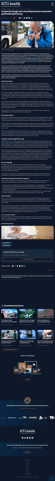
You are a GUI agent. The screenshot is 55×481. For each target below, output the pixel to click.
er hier (44, 175)
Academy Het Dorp (33, 61)
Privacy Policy (27, 465)
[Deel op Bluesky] (24, 18)
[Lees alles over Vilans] (27, 232)
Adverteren (27, 461)
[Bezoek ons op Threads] (22, 438)
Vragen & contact (27, 459)
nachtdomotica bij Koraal (33, 135)
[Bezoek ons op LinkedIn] (30, 438)
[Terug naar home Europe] (10, 4)
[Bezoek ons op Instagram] (32, 438)
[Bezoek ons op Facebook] (27, 438)
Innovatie (8, 9)
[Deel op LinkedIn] (29, 18)
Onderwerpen (27, 463)
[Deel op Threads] (19, 18)
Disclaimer (27, 467)
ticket (19, 277)
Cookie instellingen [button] (27, 473)
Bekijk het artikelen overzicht (10, 349)
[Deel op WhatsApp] (31, 18)
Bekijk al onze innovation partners (27, 408)
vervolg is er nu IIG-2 (32, 56)
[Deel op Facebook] (26, 18)
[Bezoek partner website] (8, 418)
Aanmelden (27, 452)
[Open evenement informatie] (52, 478)
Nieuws (4, 9)
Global (27, 471)
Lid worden (27, 379)
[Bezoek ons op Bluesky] (25, 438)
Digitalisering (6, 245)
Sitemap (27, 469)
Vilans (16, 61)
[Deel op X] (22, 18)
